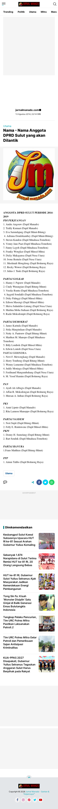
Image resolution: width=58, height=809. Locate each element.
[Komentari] (5, 482)
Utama (32, 11)
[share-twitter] (45, 482)
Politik (21, 11)
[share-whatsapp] (51, 482)
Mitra (44, 11)
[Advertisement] (29, 46)
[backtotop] (29, 778)
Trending (8, 11)
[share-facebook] (39, 482)
